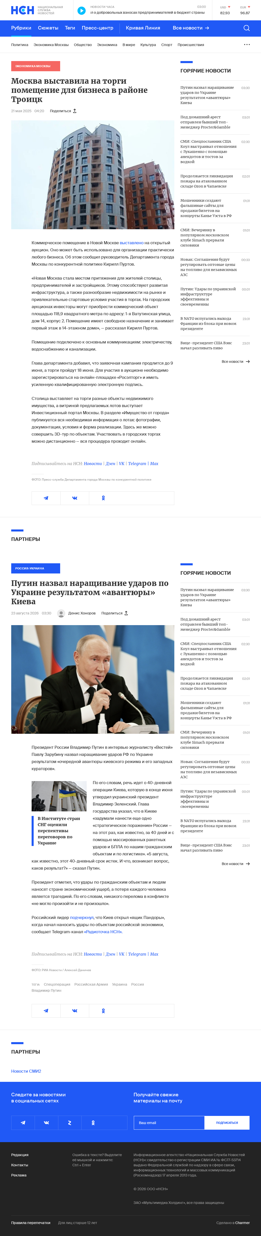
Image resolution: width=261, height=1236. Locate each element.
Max (154, 463)
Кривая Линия (143, 28)
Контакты (19, 1165)
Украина (119, 984)
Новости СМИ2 (26, 1071)
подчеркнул (82, 917)
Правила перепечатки (30, 1222)
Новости (93, 463)
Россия (137, 984)
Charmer (242, 1222)
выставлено (131, 243)
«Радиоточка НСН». (103, 932)
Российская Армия (91, 984)
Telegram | (139, 463)
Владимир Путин (46, 990)
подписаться (227, 1123)
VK (121, 463)
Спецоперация (57, 984)
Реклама (19, 1175)
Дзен (110, 463)
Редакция (20, 1155)
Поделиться (60, 111)
